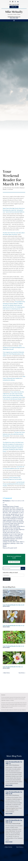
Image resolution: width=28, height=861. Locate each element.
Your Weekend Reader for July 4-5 (13, 667)
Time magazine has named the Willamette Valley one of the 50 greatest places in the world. (13, 353)
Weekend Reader (16, 823)
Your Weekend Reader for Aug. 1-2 (14, 762)
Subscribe (6, 579)
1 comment (10, 189)
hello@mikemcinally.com (14, 17)
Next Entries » (22, 673)
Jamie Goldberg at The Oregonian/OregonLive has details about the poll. (14, 347)
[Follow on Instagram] (13, 2)
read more (6, 606)
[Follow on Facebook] (10, 2)
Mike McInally (14, 12)
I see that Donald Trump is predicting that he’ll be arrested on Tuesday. (13, 483)
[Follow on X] (15, 2)
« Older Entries (6, 673)
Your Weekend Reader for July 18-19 (13, 626)
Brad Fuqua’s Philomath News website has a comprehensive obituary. (14, 378)
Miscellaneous (15, 765)
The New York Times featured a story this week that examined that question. (14, 434)
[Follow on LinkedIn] (18, 2)
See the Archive (14, 562)
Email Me (14, 6)
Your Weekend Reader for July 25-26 (13, 605)
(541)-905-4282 (14, 18)
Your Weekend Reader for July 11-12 (13, 646)
